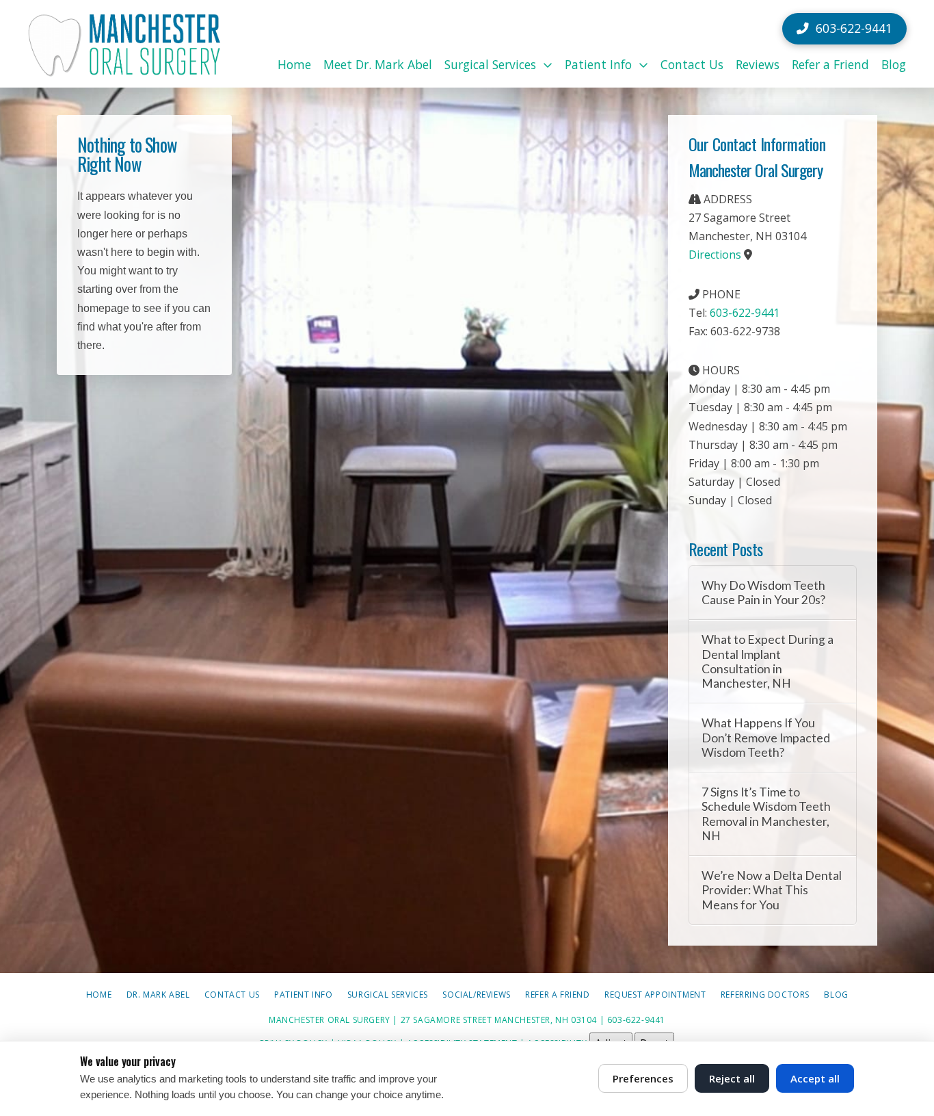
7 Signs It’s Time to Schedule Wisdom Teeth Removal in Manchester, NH (766, 813)
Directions (715, 254)
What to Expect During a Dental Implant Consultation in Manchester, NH (767, 661)
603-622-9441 (744, 312)
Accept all (815, 1078)
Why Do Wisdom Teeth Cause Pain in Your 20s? (763, 592)
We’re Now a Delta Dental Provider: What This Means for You (772, 889)
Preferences (643, 1078)
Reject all (732, 1078)
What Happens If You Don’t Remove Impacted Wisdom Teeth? (766, 737)
